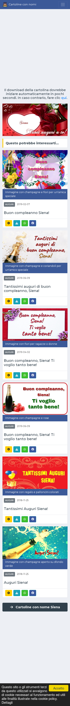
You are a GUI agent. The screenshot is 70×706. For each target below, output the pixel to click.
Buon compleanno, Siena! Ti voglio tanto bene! (29, 362)
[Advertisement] (35, 47)
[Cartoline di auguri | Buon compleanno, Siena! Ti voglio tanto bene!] (35, 324)
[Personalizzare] (8, 223)
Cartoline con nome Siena (38, 607)
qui (64, 98)
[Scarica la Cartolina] (16, 223)
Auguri (9, 204)
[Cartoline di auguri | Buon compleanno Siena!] (35, 169)
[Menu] (62, 4)
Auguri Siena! (16, 582)
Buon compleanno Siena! (26, 213)
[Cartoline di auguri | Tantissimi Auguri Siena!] (35, 472)
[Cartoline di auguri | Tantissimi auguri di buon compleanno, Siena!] (35, 246)
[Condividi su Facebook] (32, 223)
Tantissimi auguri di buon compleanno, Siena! (27, 288)
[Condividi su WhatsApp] (24, 223)
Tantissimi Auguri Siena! (26, 509)
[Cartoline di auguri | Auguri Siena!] (35, 542)
